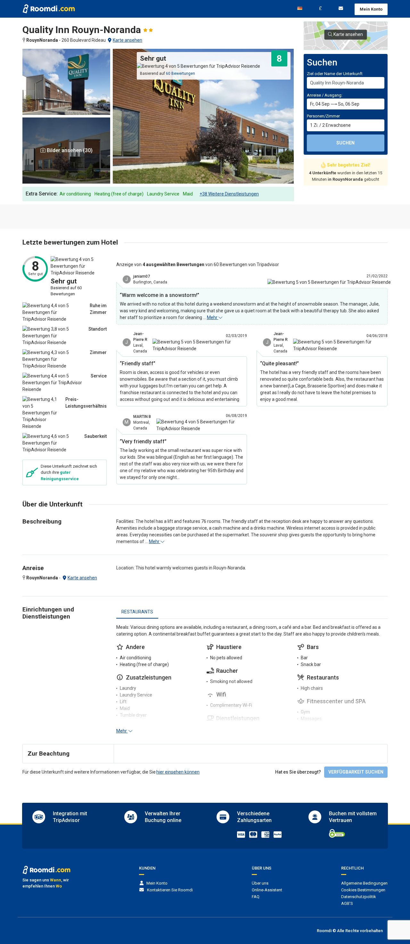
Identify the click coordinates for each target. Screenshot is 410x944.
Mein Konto (371, 9)
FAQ (255, 896)
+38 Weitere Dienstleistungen (229, 193)
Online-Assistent (267, 890)
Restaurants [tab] (137, 611)
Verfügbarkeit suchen (355, 772)
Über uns (260, 883)
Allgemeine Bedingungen (364, 883)
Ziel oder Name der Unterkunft (335, 73)
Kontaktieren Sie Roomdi (170, 890)
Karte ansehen (127, 40)
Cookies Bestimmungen (363, 890)
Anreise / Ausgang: (324, 95)
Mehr (212, 317)
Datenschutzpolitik (358, 896)
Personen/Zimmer (323, 116)
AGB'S (347, 903)
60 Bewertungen (180, 73)
